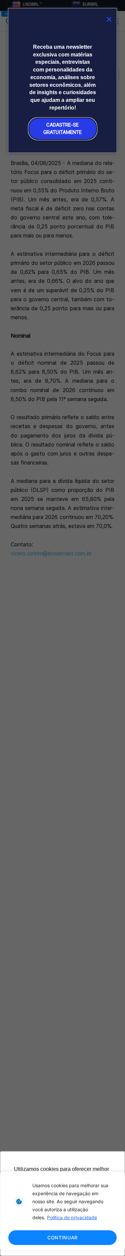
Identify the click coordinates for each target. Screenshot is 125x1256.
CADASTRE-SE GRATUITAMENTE (62, 128)
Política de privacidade (72, 1217)
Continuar (62, 1237)
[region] (62, 1211)
